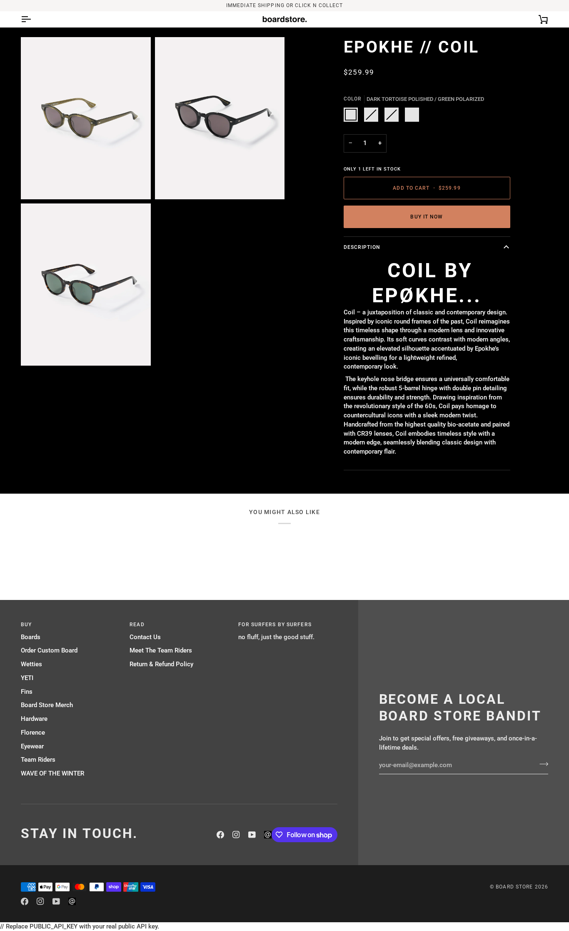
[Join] (541, 764)
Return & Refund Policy (161, 664)
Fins (26, 691)
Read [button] (137, 624)
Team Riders (38, 759)
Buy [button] (26, 624)
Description (362, 247)
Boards (30, 637)
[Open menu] (33, 19)
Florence (33, 732)
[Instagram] (236, 834)
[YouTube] (252, 834)
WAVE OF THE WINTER (52, 773)
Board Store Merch (47, 705)
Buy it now (426, 217)
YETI (27, 678)
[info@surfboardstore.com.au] (268, 834)
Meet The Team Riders (161, 650)
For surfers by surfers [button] (274, 624)
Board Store (514, 887)
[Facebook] (220, 834)
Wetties (31, 664)
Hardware (34, 719)
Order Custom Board (49, 650)
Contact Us (145, 637)
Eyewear (32, 746)
